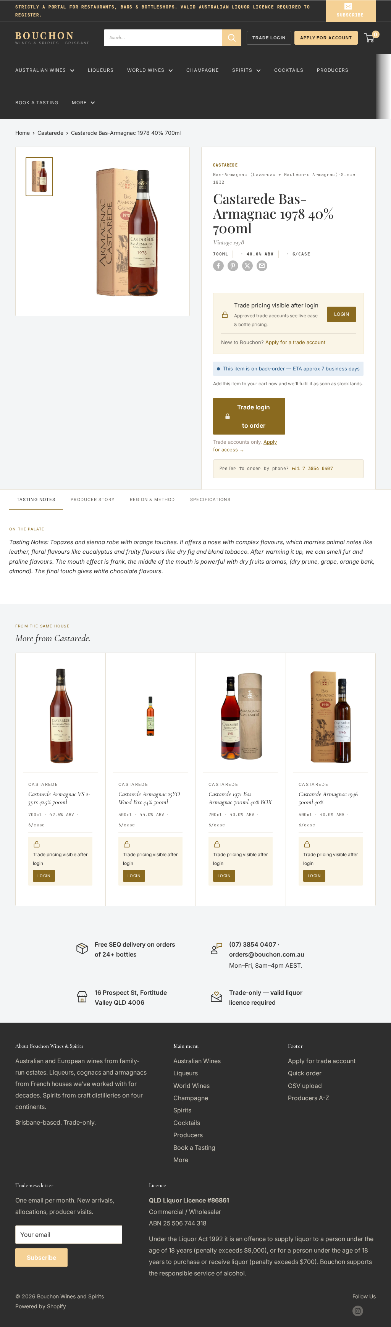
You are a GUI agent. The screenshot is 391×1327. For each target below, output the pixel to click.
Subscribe (350, 15)
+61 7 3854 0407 (312, 469)
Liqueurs (101, 70)
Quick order (305, 1073)
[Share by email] (262, 265)
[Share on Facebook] (218, 265)
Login (341, 314)
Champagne (202, 70)
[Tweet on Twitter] (247, 265)
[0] (369, 37)
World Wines (146, 70)
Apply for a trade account (295, 342)
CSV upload (305, 1085)
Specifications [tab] (210, 499)
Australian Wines (40, 70)
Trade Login (269, 38)
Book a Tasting (36, 102)
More (79, 102)
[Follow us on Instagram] (357, 1311)
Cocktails (289, 70)
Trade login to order (253, 416)
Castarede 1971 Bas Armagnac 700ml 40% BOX (240, 798)
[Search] (231, 37)
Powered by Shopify (40, 1306)
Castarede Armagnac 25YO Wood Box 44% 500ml (149, 798)
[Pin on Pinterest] (233, 265)
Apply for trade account (321, 1061)
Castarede (50, 132)
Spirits (242, 70)
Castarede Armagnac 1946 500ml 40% (328, 798)
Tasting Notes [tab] (36, 499)
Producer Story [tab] (92, 499)
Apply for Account (326, 38)
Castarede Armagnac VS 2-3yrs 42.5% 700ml (59, 798)
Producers (333, 70)
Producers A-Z (308, 1098)
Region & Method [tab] (152, 499)
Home (22, 132)
